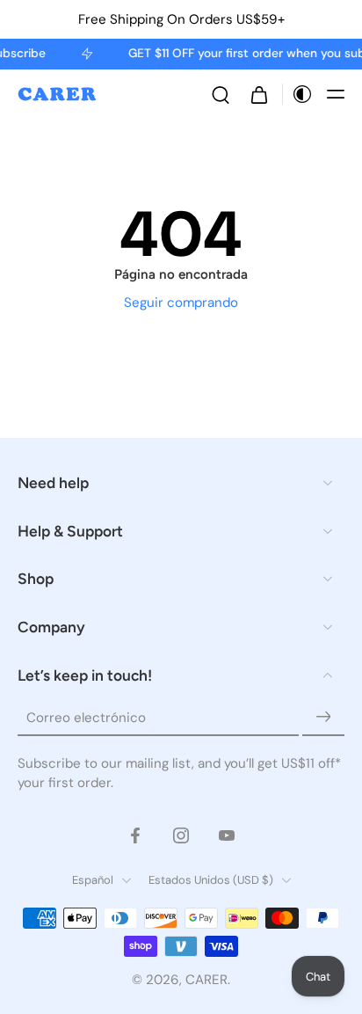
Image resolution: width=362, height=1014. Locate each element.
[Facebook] (135, 835)
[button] (335, 94)
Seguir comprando (181, 302)
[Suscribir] (323, 717)
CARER (206, 979)
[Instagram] (181, 835)
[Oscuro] (298, 94)
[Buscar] (220, 94)
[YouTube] (226, 835)
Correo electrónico (86, 717)
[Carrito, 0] (259, 94)
